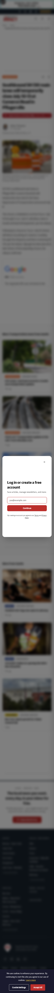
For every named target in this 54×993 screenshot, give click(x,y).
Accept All (37, 987)
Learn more (31, 980)
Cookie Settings (19, 987)
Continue (27, 508)
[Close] (44, 462)
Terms (36, 515)
